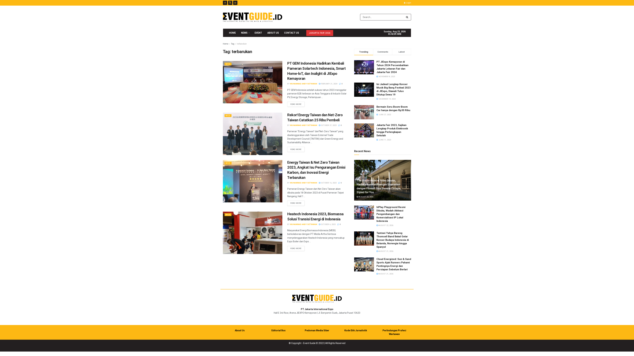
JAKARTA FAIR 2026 (320, 33)
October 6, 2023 (327, 224)
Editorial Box (278, 330)
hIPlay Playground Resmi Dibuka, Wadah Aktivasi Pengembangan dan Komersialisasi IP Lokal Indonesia (390, 214)
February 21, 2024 (328, 84)
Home (232, 32)
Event (258, 32)
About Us (273, 32)
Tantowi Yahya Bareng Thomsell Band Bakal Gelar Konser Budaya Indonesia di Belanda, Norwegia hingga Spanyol (392, 240)
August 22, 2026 (365, 197)
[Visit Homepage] (252, 17)
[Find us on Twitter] (230, 3)
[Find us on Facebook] (225, 3)
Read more (297, 104)
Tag (232, 44)
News (244, 32)
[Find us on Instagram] (235, 3)
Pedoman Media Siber (317, 330)
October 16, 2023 (328, 183)
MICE (228, 64)
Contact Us (291, 32)
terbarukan (242, 44)
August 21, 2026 (385, 251)
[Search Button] (407, 17)
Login (408, 3)
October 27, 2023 (328, 125)
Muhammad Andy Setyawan (303, 84)
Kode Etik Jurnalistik (355, 330)
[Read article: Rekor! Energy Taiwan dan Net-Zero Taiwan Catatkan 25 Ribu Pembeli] (252, 134)
